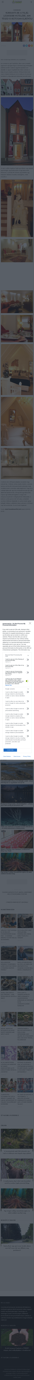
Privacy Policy (27, 756)
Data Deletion (7, 756)
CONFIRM (10, 750)
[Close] (30, 623)
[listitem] (17, 655)
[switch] (27, 660)
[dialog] (17, 690)
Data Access (17, 756)
